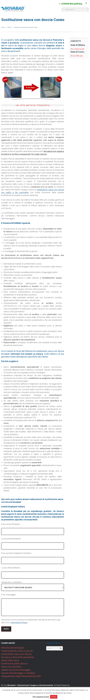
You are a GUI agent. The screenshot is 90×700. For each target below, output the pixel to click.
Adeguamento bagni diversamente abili (21, 676)
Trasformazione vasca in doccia (17, 651)
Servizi (9, 27)
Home (3, 27)
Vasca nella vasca (10, 660)
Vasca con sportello (11, 666)
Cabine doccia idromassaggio (15, 670)
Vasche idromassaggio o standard (18, 673)
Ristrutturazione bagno (12, 647)
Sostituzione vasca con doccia (16, 654)
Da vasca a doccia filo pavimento (17, 657)
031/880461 (77, 56)
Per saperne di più (41, 697)
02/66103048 (78, 49)
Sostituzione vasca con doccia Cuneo (25, 27)
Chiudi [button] (53, 697)
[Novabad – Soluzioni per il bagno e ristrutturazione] (13, 9)
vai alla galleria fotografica (33, 105)
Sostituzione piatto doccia (14, 663)
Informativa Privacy (19, 622)
